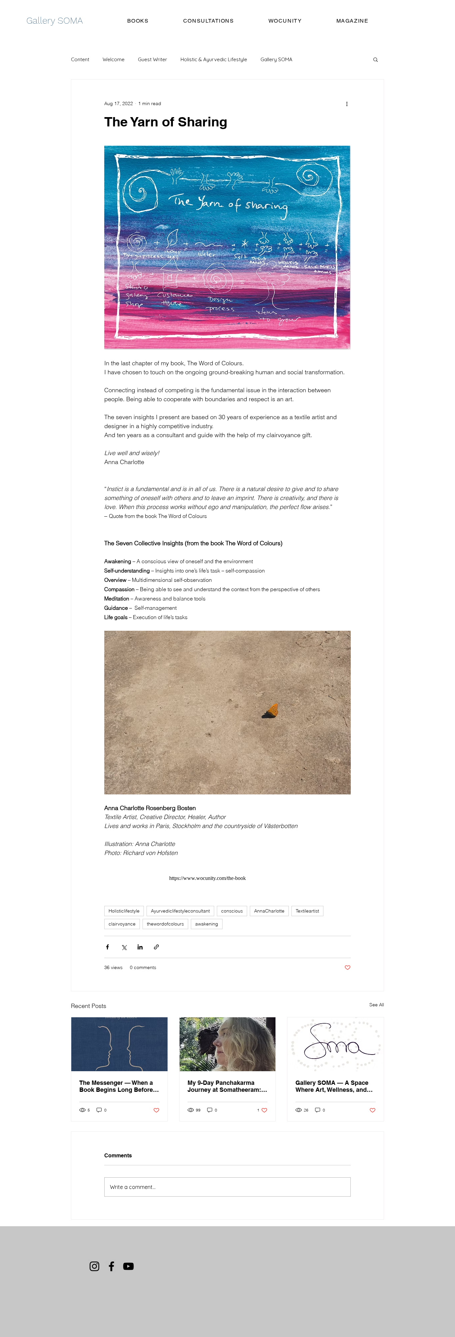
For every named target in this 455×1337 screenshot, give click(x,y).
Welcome (114, 59)
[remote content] (227, 878)
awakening (206, 924)
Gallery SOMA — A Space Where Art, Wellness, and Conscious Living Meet (331, 1086)
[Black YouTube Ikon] (128, 1266)
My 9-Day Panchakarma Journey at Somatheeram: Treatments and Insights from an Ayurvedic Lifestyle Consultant (227, 1086)
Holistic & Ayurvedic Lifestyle (214, 59)
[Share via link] (156, 947)
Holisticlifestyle (124, 911)
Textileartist (307, 911)
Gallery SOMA (276, 59)
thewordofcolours (165, 924)
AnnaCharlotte (269, 911)
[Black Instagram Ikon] (94, 1266)
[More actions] (347, 103)
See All (376, 1005)
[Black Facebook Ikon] (111, 1266)
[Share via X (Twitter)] (124, 947)
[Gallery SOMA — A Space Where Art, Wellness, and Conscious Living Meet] (335, 1044)
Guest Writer (152, 59)
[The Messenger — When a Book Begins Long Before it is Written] (119, 1044)
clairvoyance (122, 924)
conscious (232, 911)
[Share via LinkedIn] (140, 947)
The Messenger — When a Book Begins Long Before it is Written (118, 1086)
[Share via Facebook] (107, 947)
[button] (375, 59)
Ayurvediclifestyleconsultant (180, 911)
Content (80, 59)
